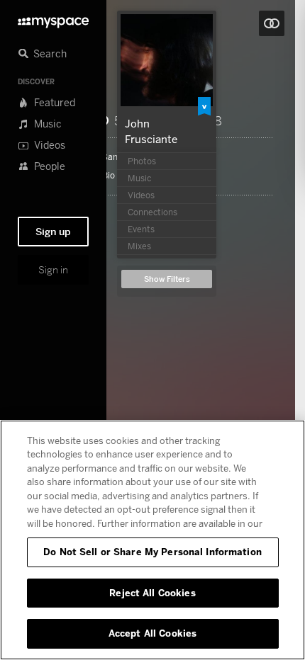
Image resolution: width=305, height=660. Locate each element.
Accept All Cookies (152, 633)
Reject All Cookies (152, 592)
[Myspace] (53, 19)
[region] (152, 540)
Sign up (53, 231)
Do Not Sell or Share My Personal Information (152, 551)
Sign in (53, 269)
